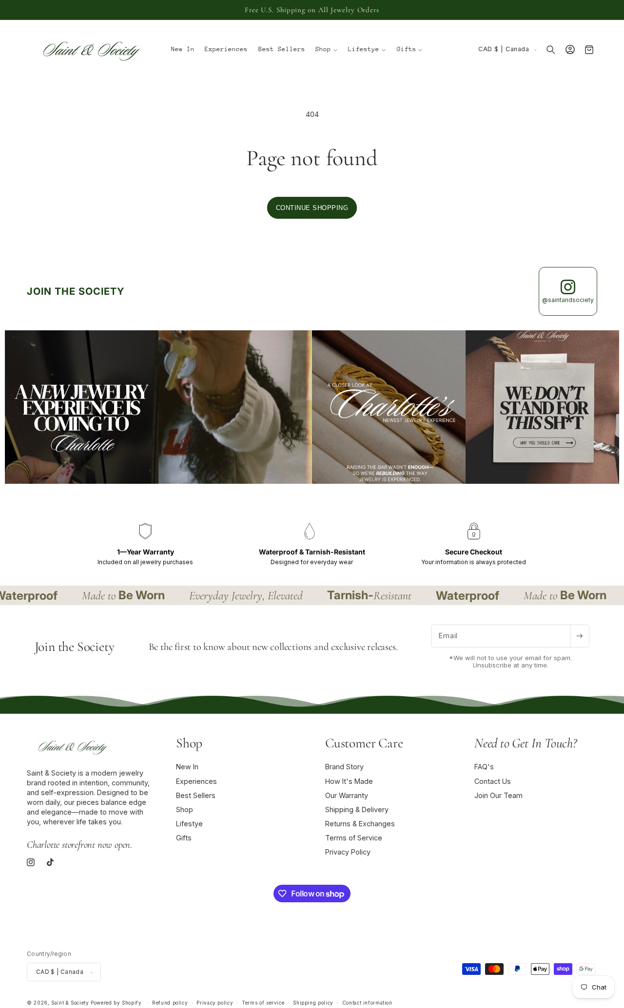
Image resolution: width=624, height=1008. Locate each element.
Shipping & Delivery (357, 809)
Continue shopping (312, 207)
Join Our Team (498, 795)
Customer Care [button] (364, 743)
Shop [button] (189, 743)
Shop (184, 809)
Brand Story (344, 767)
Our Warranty (346, 795)
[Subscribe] (579, 636)
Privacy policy (214, 1003)
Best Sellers (195, 795)
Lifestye (189, 823)
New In (187, 767)
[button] (327, 49)
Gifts (184, 838)
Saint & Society (70, 1003)
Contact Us (492, 781)
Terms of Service (353, 838)
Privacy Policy (347, 852)
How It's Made (349, 781)
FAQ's (484, 767)
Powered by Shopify (116, 1003)
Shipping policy (313, 1003)
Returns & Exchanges (360, 823)
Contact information (367, 1003)
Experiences (196, 781)
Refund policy (170, 1003)
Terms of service (263, 1003)
